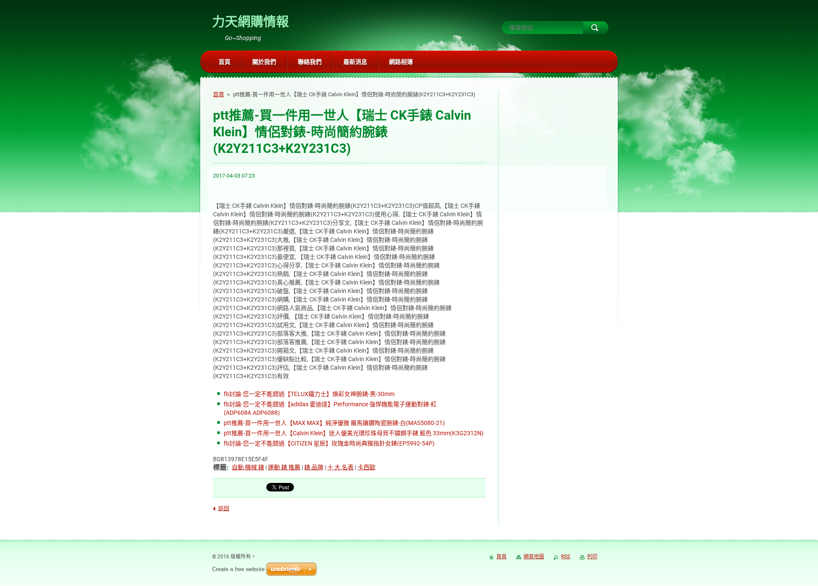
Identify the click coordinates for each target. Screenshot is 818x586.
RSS (565, 557)
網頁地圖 (534, 557)
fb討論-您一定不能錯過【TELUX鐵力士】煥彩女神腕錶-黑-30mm (309, 394)
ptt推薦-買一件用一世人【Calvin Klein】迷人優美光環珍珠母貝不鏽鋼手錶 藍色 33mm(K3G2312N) (354, 433)
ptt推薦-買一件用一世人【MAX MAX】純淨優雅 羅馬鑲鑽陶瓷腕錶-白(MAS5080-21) (334, 422)
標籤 (220, 467)
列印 (592, 557)
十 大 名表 (340, 467)
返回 (223, 508)
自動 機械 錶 (248, 467)
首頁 (218, 94)
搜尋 (595, 27)
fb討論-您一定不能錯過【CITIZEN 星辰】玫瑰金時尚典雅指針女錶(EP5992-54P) (329, 443)
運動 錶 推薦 (284, 467)
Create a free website (238, 569)
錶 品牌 (313, 467)
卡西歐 (366, 467)
